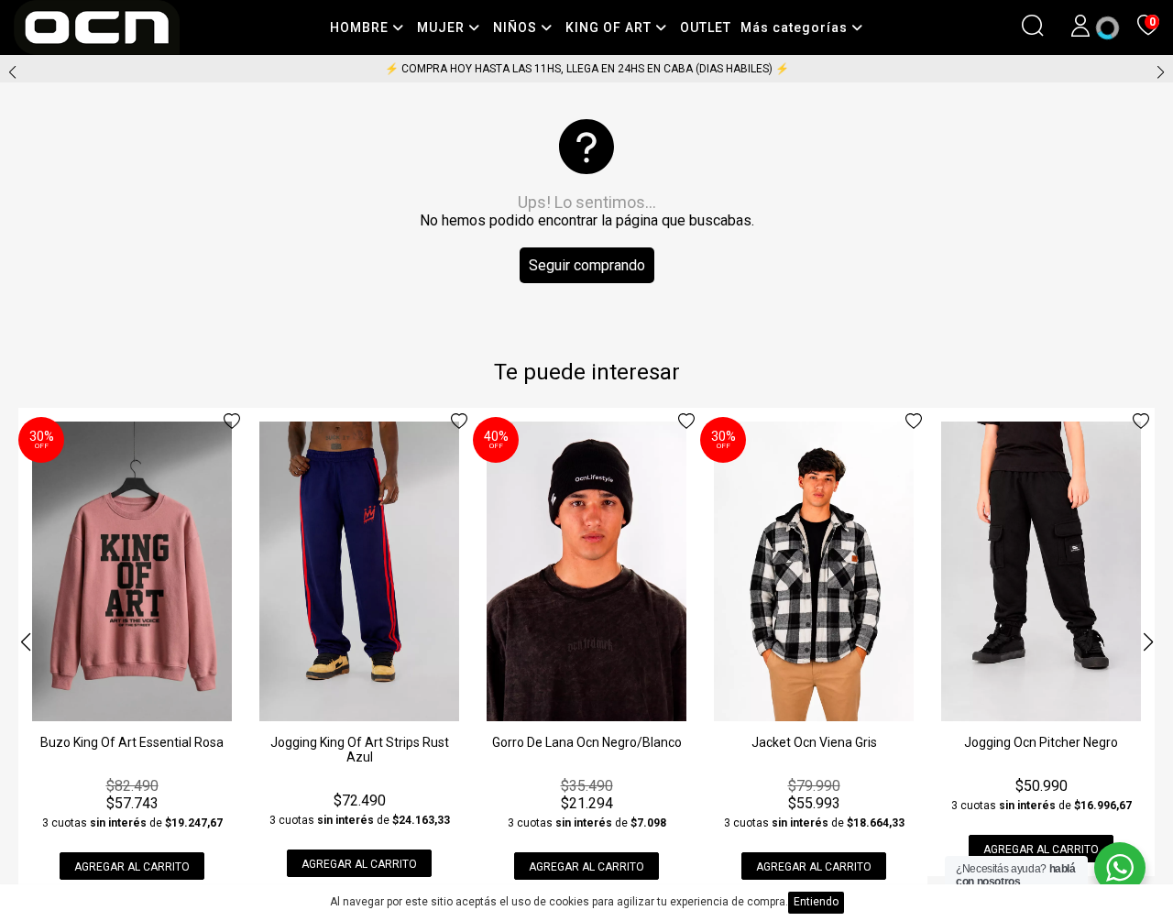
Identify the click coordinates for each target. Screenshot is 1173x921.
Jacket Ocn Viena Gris (814, 742)
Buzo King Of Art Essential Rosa (132, 742)
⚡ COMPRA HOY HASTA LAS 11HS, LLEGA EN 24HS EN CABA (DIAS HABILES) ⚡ (587, 68)
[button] (1160, 72)
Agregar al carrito (132, 867)
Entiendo (816, 901)
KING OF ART (610, 27)
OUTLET (705, 27)
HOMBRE (361, 27)
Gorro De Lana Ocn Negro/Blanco (587, 742)
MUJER (442, 27)
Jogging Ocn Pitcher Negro (1041, 742)
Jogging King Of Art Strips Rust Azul (359, 749)
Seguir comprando (587, 265)
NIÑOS (517, 27)
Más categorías (795, 27)
